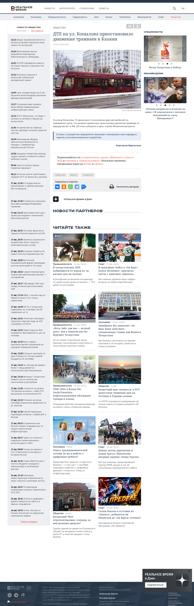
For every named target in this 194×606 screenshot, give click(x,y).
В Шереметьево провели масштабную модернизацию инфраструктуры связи (26, 107)
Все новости (37, 31)
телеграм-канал (90, 157)
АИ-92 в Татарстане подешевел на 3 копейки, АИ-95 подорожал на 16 (27, 309)
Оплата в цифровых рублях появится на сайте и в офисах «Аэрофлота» (27, 501)
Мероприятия (144, 17)
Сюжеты (104, 8)
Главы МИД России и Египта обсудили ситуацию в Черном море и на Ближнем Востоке (27, 465)
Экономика (36, 17)
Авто (96, 17)
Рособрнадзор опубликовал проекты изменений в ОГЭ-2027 (28, 490)
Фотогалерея (67, 8)
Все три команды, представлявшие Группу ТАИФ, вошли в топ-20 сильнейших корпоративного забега (118, 459)
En (183, 8)
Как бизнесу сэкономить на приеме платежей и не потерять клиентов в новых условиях (119, 336)
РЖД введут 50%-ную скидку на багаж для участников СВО (27, 286)
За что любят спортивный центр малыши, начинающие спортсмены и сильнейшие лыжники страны (72, 337)
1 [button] (158, 63)
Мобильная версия (108, 593)
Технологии (125, 17)
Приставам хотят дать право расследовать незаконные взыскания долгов (28, 215)
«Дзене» (98, 163)
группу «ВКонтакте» (112, 157)
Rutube (87, 163)
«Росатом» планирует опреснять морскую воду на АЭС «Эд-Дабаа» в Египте (27, 321)
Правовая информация (174, 594)
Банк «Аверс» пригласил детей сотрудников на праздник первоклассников (27, 344)
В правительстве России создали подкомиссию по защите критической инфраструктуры (27, 427)
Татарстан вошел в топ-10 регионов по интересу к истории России (26, 452)
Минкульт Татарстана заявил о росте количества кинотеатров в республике (28, 379)
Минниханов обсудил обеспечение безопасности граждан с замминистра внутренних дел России (24, 143)
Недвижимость (80, 17)
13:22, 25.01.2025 (61, 44)
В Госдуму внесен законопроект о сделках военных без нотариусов (27, 186)
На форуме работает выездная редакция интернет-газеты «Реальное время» (74, 397)
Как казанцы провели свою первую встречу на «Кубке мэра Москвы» (118, 274)
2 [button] (163, 63)
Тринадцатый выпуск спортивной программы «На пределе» (119, 518)
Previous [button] (146, 49)
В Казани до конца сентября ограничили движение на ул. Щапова (28, 403)
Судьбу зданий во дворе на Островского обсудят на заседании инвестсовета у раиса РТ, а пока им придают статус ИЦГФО (74, 526)
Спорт (161, 17)
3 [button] (167, 63)
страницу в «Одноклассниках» (82, 160)
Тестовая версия (107, 598)
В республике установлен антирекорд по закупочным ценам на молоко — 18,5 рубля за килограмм (74, 276)
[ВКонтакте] (129, 26)
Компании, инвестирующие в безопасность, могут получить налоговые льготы (28, 478)
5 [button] (173, 105)
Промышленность (57, 17)
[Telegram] (77, 186)
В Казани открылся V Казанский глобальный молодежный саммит (24, 77)
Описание (173, 598)
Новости (49, 8)
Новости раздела (29, 522)
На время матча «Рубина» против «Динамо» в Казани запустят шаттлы (29, 130)
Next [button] (184, 49)
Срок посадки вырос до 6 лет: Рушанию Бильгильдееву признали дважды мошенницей (28, 95)
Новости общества (29, 27)
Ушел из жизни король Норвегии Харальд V (25, 166)
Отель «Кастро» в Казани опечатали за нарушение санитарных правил (27, 513)
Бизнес (109, 17)
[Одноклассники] (137, 26)
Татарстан (88, 175)
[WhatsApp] (70, 186)
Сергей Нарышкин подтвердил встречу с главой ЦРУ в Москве (28, 414)
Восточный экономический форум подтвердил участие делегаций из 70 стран (28, 263)
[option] (165, 49)
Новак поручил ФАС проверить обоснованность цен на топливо (28, 333)
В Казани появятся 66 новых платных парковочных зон (28, 252)
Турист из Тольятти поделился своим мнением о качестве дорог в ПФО (26, 440)
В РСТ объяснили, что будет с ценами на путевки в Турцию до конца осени (28, 119)
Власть (73, 175)
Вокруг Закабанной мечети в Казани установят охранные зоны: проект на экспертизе (28, 42)
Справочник (87, 8)
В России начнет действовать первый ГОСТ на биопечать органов (29, 175)
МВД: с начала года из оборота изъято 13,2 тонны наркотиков (28, 298)
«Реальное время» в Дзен (78, 199)
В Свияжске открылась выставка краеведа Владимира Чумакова (28, 204)
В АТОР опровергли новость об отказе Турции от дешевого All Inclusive (27, 66)
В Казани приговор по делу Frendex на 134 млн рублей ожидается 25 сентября (28, 356)
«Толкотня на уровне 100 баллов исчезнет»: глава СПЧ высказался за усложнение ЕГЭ (27, 391)
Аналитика (18, 17)
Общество (176, 17)
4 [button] (171, 63)
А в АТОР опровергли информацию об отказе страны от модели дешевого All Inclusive (119, 398)
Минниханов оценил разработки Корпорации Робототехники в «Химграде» (25, 54)
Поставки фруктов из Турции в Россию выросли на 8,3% (28, 232)
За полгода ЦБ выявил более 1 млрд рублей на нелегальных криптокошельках (28, 368)
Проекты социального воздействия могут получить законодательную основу (28, 242)
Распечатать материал (127, 186)
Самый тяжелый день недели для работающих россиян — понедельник (28, 274)
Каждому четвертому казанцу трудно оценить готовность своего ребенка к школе (28, 156)
